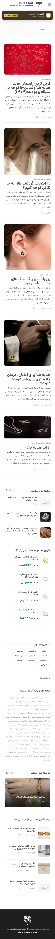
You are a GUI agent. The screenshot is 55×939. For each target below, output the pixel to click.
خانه (49, 30)
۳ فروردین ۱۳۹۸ (45, 213)
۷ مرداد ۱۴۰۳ (41, 801)
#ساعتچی (32, 656)
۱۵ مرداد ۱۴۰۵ (30, 871)
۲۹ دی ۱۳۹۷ (46, 405)
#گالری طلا (31, 660)
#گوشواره (43, 665)
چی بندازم (36, 179)
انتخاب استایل (45, 275)
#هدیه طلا (43, 660)
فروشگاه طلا (45, 678)
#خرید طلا (20, 651)
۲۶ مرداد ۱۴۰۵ (30, 853)
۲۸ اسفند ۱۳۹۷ (46, 309)
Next (20, 551)
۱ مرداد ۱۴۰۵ (31, 888)
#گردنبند (19, 660)
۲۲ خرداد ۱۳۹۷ (46, 469)
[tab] (42, 819)
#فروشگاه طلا (19, 656)
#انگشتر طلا (32, 651)
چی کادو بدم (46, 79)
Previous (16, 551)
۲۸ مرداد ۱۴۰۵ (30, 835)
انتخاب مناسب (45, 179)
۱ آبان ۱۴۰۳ (47, 117)
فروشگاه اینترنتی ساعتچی (19, 929)
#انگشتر (44, 651)
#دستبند (44, 656)
